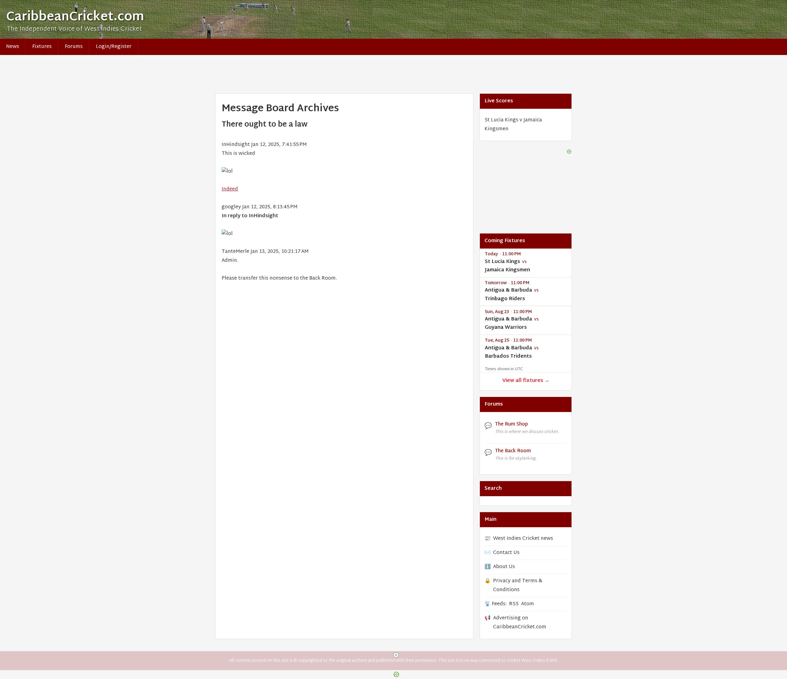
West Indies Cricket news (523, 538)
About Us (504, 567)
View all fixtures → (525, 380)
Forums (74, 46)
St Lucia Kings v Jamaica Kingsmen (513, 125)
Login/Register (114, 46)
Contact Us (506, 552)
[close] (396, 655)
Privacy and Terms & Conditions (517, 586)
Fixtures (42, 46)
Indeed (230, 189)
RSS (514, 604)
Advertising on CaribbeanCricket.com (519, 623)
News (12, 46)
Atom (527, 604)
